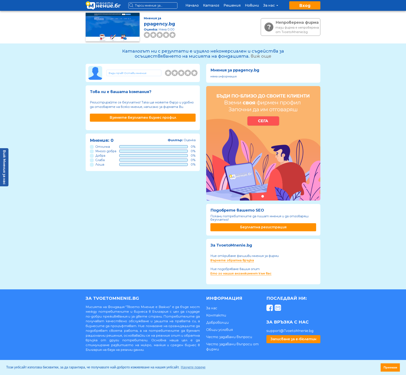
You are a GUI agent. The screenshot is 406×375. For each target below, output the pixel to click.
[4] (188, 73)
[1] (168, 73)
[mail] (278, 309)
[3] (181, 73)
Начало (192, 5)
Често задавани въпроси (229, 337)
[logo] (103, 5)
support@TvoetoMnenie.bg (290, 331)
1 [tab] (262, 196)
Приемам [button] (390, 367)
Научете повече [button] (193, 367)
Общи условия (219, 330)
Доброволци (217, 323)
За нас (269, 5)
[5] (194, 73)
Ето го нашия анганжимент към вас (241, 273)
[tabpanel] (263, 143)
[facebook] (270, 309)
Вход (304, 5)
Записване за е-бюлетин (293, 339)
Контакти (216, 315)
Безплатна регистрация (263, 227)
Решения (232, 5)
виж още (261, 56)
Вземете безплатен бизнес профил (143, 118)
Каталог (211, 5)
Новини (252, 5)
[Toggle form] (133, 73)
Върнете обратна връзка (232, 260)
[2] (174, 73)
